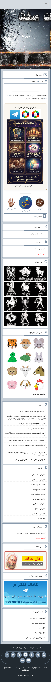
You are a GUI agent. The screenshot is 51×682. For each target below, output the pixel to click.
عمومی (35, 216)
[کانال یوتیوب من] (28, 660)
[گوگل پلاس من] (7, 655)
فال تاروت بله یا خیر (38, 513)
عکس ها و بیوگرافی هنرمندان (35, 637)
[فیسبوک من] (31, 655)
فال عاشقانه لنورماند (38, 623)
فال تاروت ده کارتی (39, 503)
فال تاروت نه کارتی (39, 498)
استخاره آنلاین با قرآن (38, 233)
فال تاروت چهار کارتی (38, 484)
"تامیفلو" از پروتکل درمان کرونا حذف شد (32, 411)
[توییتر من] (13, 655)
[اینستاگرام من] (25, 655)
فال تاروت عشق (40, 508)
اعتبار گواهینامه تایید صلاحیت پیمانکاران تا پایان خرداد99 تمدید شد (25, 434)
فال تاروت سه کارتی (38, 479)
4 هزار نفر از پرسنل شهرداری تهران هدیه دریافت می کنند (27, 440)
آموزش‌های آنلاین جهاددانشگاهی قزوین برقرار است (28, 459)
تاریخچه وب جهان (39, 248)
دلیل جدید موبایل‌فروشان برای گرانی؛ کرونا (31, 423)
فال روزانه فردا (40, 632)
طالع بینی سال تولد (39, 394)
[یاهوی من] (44, 655)
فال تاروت (41, 518)
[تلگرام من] (37, 655)
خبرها (26, 35)
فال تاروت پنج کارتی (38, 489)
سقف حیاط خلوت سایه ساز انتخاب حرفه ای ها (31, 533)
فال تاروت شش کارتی (38, 494)
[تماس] (19, 655)
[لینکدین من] (22, 660)
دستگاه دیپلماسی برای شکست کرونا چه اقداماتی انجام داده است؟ (27, 446)
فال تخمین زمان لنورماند (37, 618)
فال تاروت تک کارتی (38, 474)
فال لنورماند (41, 627)
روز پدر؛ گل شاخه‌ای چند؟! (36, 428)
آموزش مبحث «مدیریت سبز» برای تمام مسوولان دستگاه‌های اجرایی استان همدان (26, 453)
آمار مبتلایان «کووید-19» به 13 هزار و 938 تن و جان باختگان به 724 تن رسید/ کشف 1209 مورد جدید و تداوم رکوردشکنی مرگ (26, 417)
